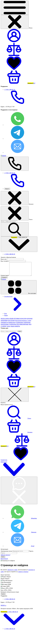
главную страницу (23, 571)
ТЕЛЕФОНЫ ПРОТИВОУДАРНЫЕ (18, 324)
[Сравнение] (14, 359)
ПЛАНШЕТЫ (4, 322)
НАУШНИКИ (4, 320)
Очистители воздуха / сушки (23, 320)
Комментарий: (5, 275)
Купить (3, 594)
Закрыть (7, 188)
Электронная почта (6, 551)
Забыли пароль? (5, 555)
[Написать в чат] (19, 490)
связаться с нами (12, 569)
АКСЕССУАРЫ (5, 318)
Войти (3, 557)
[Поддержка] (15, 164)
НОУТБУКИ (11, 320)
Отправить (4, 277)
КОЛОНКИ (29, 318)
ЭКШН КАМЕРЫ (15, 326)
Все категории (32, 293)
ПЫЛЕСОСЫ (12, 322)
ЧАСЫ (8, 326)
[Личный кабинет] (14, 345)
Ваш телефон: (5, 261)
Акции (6, 315)
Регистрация (4, 558)
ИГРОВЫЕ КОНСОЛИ (20, 318)
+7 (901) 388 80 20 (19, 237)
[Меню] (15, 8)
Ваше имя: (4, 259)
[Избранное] (14, 372)
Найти (19, 331)
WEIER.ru (3, 605)
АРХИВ (11, 318)
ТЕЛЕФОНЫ (19, 322)
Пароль (31, 551)
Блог (5, 313)
